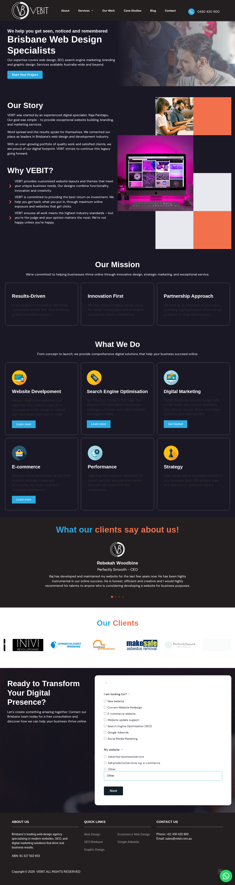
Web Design (92, 834)
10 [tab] (128, 659)
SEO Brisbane (93, 841)
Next (113, 791)
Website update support (123, 720)
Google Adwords (118, 732)
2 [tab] (99, 659)
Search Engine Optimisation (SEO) (130, 726)
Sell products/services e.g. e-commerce (134, 763)
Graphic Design (94, 849)
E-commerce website (122, 713)
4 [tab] (106, 659)
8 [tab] (121, 659)
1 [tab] (95, 659)
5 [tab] (110, 659)
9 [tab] (125, 659)
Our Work (108, 10)
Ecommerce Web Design (134, 834)
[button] (25, 75)
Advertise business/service (126, 756)
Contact (170, 10)
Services (84, 10)
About (65, 10)
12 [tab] (136, 659)
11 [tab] (132, 659)
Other (112, 769)
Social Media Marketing (123, 738)
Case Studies (132, 10)
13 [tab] (139, 659)
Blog (153, 10)
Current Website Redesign (125, 707)
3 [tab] (103, 659)
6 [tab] (114, 659)
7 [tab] (117, 659)
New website (116, 701)
